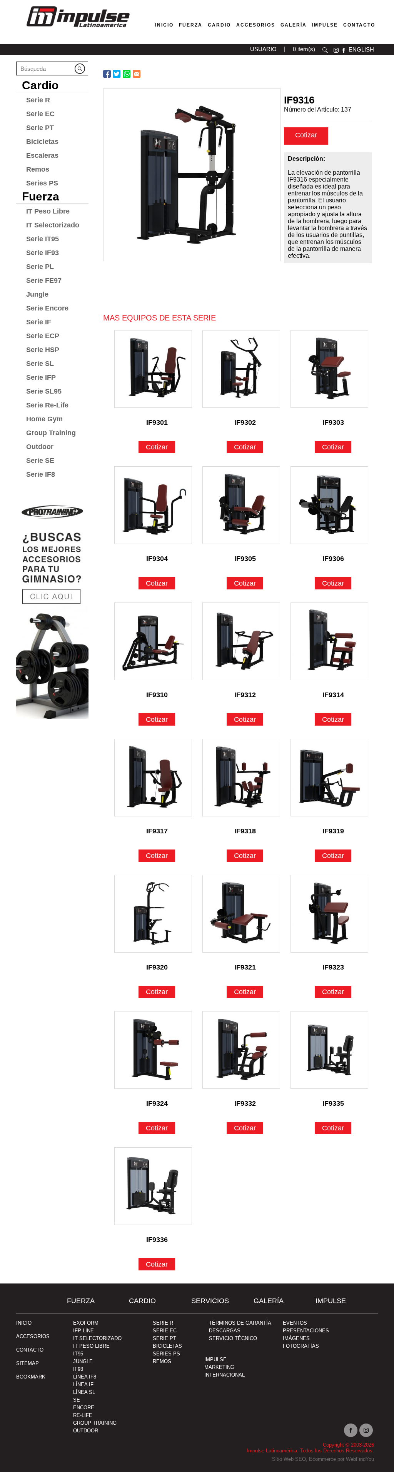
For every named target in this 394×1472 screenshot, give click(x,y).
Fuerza (190, 25)
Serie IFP (41, 377)
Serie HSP (42, 350)
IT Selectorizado (52, 225)
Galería (293, 25)
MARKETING (219, 1367)
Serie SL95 (44, 391)
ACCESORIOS (33, 1336)
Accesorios (255, 25)
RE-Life (82, 1415)
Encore (83, 1407)
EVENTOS (295, 1323)
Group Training (51, 433)
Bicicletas (42, 141)
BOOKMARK (30, 1377)
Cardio (219, 25)
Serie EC (40, 114)
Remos (37, 169)
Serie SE (40, 460)
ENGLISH (361, 49)
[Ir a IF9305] (241, 505)
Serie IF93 (42, 253)
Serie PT (40, 128)
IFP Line (83, 1330)
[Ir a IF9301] (153, 369)
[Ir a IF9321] (241, 914)
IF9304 (157, 558)
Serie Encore (47, 308)
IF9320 (157, 967)
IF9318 (245, 831)
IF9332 (245, 1103)
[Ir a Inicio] (78, 28)
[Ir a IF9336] (153, 1186)
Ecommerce (322, 1459)
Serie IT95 (42, 239)
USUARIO (263, 49)
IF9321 (245, 967)
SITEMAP (27, 1363)
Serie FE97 (44, 280)
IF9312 (245, 695)
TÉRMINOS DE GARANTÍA (240, 1323)
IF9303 (333, 422)
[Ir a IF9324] (153, 1050)
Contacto (359, 25)
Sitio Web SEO (289, 1459)
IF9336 (157, 1239)
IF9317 (157, 831)
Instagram (366, 1430)
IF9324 (157, 1103)
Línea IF (83, 1384)
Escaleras (42, 155)
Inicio (164, 25)
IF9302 (245, 422)
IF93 (78, 1369)
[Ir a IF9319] (329, 777)
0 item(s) (304, 49)
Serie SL (40, 363)
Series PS (42, 183)
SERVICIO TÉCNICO (233, 1338)
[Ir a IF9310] (153, 641)
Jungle (37, 294)
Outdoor (39, 447)
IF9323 (333, 967)
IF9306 (333, 558)
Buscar (325, 50)
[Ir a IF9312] (241, 641)
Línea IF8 (84, 1377)
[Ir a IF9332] (241, 1050)
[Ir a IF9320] (153, 914)
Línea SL (84, 1392)
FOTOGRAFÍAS (301, 1346)
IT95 (78, 1354)
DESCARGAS (224, 1330)
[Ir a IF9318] (241, 777)
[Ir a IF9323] (329, 914)
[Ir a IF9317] (153, 777)
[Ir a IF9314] (329, 641)
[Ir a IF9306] (329, 505)
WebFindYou (360, 1459)
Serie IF (38, 322)
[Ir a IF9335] (329, 1050)
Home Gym (44, 419)
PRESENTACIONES (306, 1330)
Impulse (325, 25)
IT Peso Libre (48, 211)
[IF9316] (192, 174)
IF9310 (157, 695)
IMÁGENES (296, 1338)
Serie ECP (42, 336)
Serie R (38, 100)
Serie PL (40, 266)
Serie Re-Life (47, 405)
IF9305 (245, 558)
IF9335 (333, 1103)
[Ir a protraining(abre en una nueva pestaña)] (52, 608)
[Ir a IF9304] (153, 505)
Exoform (85, 1323)
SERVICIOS (210, 1301)
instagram (336, 50)
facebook (343, 50)
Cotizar (306, 135)
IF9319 (333, 831)
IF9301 (157, 422)
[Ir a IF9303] (329, 369)
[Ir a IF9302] (241, 369)
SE (76, 1400)
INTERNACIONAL (224, 1375)
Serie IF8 (40, 474)
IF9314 (333, 695)
